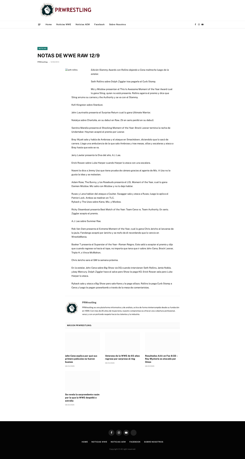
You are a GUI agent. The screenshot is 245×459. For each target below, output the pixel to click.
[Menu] (39, 24)
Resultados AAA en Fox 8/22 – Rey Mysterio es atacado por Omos (161, 358)
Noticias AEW (83, 24)
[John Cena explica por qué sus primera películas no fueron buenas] (82, 342)
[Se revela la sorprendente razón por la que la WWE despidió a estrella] (82, 381)
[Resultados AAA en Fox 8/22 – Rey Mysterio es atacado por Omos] (162, 342)
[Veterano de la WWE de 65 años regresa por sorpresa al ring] (122, 342)
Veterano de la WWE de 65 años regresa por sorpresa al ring (122, 357)
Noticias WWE (63, 24)
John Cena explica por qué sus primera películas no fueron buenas (81, 358)
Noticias (42, 48)
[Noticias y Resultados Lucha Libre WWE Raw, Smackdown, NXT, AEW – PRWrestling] (66, 10)
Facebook (99, 24)
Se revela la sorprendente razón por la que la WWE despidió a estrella (82, 397)
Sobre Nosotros (117, 24)
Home (49, 24)
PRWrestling (42, 62)
